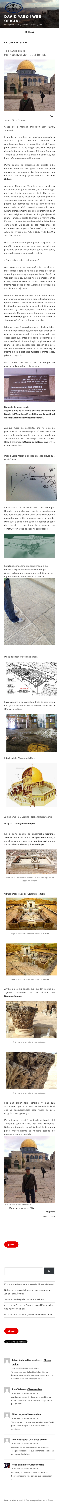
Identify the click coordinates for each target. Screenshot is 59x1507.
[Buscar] (49, 1271)
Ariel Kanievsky (13, 316)
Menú (31, 32)
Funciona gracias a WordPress (39, 1500)
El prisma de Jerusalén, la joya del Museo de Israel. (29, 1284)
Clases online (34, 1389)
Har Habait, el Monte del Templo (25, 54)
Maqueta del (19, 823)
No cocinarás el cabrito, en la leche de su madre (28, 1314)
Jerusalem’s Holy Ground (16, 817)
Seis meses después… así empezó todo (24, 1299)
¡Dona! (11, 1244)
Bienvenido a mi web (13, 1500)
